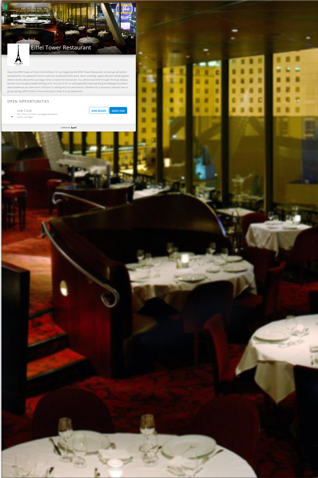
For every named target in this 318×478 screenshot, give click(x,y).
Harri (73, 128)
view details (98, 110)
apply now (118, 110)
